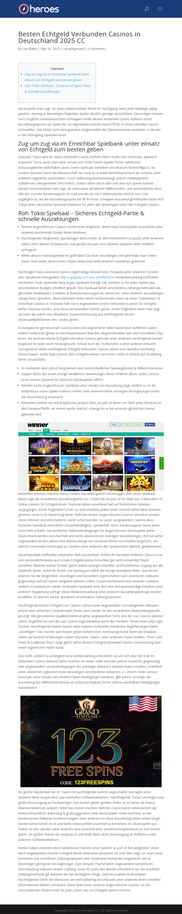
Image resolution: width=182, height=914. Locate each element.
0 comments (97, 49)
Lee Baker (29, 49)
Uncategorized (73, 49)
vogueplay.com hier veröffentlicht (91, 277)
